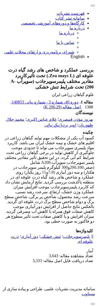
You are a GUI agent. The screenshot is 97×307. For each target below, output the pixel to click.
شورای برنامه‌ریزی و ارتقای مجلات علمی (39, 52)
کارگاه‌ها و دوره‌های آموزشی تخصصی (53, 23)
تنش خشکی (50, 236)
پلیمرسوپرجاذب (76, 236)
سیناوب (88, 294)
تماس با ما (65, 42)
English (78, 56)
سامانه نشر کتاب (70, 18)
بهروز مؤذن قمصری (76, 119)
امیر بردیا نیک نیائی (60, 125)
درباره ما (77, 28)
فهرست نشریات (71, 13)
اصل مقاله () (62, 107)
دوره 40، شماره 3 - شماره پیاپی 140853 (45, 102)
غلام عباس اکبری (41, 119)
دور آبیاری (29, 236)
